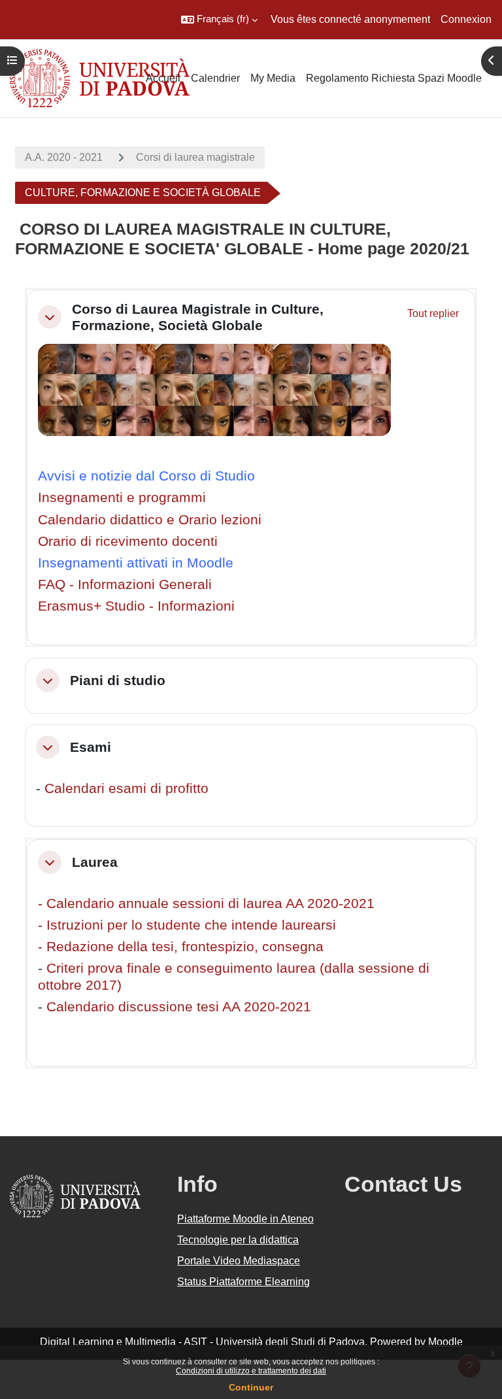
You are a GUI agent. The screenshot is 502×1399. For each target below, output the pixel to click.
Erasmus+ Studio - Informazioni (136, 605)
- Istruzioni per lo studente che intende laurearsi (187, 924)
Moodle (445, 1341)
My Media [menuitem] (272, 78)
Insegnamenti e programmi (122, 497)
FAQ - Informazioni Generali (125, 584)
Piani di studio (117, 680)
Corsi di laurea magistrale (195, 157)
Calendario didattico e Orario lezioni (149, 519)
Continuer (251, 1387)
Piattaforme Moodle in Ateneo (245, 1218)
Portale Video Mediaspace (238, 1260)
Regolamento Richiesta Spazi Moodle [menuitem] (394, 78)
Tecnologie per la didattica (238, 1239)
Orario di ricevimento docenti (128, 540)
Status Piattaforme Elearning (243, 1281)
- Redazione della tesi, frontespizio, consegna (181, 946)
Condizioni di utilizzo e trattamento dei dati (251, 1370)
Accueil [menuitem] (163, 78)
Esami (90, 746)
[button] (219, 19)
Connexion (466, 19)
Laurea (95, 861)
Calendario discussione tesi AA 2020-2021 (178, 1006)
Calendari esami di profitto (126, 788)
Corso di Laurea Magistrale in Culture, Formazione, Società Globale (198, 317)
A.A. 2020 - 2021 (64, 157)
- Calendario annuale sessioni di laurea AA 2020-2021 (206, 903)
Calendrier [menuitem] (215, 78)
